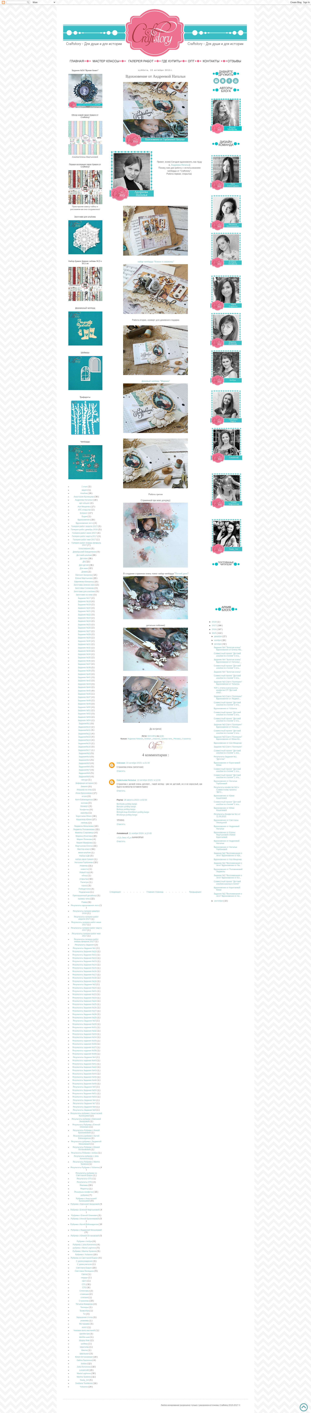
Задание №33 (84, 651)
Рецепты (84, 1189)
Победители (85, 889)
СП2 (84, 1287)
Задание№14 (84, 740)
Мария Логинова (84, 839)
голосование (85, 548)
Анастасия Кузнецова (84, 497)
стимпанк (84, 1294)
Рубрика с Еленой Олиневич (84, 1215)
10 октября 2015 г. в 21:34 (138, 763)
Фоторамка (84, 1324)
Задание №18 (84, 601)
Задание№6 (84, 767)
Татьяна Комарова (84, 1304)
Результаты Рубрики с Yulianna (85, 1167)
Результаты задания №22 (84, 994)
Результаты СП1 (84, 1179)
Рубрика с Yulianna (84, 1254)
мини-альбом (84, 852)
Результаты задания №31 (84, 1027)
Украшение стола (84, 1317)
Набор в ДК (84, 856)
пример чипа (167, 739)
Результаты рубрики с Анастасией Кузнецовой (86, 1114)
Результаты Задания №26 (84, 1008)
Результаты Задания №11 (84, 955)
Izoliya (84, 1363)
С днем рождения (84, 1261)
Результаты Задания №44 (84, 1074)
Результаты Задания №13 (84, 961)
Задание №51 (84, 710)
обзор (85, 875)
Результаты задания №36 (84, 1044)
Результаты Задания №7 (84, 1103)
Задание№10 (84, 727)
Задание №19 (84, 605)
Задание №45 (84, 691)
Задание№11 (84, 730)
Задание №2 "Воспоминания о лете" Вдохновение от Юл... (228, 854)
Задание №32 (84, 648)
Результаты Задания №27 (84, 1011)
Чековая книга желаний (85, 1330)
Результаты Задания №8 (84, 1107)
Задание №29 (84, 638)
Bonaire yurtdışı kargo (126, 806)
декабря (218, 636)
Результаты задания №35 (84, 1041)
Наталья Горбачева (84, 862)
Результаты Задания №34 (84, 1037)
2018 (214, 622)
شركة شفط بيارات (124, 837)
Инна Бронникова (84, 793)
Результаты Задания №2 (84, 984)
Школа (84, 1350)
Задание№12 (84, 734)
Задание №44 (84, 687)
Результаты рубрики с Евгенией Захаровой (86, 1120)
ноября (217, 640)
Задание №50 (84, 707)
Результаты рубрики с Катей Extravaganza (86, 1137)
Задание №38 (84, 667)
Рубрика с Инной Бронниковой (85, 1219)
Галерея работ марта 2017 (84, 536)
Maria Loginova (84, 1373)
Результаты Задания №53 (84, 1097)
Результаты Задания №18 (84, 978)
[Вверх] (304, 1407)
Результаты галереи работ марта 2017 (86, 929)
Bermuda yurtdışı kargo (127, 804)
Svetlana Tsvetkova (84, 1383)
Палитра (84, 882)
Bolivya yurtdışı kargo (126, 809)
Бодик (85, 516)
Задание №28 (84, 634)
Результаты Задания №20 (84, 988)
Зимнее (84, 786)
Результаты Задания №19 (84, 981)
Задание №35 (84, 658)
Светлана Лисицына (84, 1271)
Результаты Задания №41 (84, 1064)
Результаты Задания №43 (84, 1070)
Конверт (148, 739)
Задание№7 (84, 770)
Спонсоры (85, 1291)
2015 (214, 633)
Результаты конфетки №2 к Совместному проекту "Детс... (226, 789)
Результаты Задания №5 (84, 1087)
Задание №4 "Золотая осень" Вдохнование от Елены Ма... (228, 648)
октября (218, 644)
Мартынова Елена (84, 846)
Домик (84, 572)
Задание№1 (84, 723)
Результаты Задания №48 (84, 1080)
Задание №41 (84, 677)
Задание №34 (84, 654)
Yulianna (84, 1387)
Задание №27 (84, 631)
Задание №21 (84, 611)
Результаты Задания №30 (84, 1024)
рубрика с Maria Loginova (84, 1248)
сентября (218, 901)
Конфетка (84, 810)
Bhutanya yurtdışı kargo (127, 815)
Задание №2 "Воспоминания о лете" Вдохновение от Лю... (228, 864)
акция (84, 490)
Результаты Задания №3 (84, 1021)
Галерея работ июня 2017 (84, 533)
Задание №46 (84, 694)
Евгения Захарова (84, 575)
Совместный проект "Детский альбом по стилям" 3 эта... (227, 654)
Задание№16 (84, 747)
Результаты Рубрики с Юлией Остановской (86, 1148)
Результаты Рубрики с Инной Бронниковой (86, 1131)
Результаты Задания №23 (84, 998)
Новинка (84, 866)
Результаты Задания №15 (84, 968)
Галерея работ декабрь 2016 (84, 529)
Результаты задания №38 (84, 1050)
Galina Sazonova (84, 1360)
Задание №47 (84, 697)
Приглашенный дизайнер (85, 895)
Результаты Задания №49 (84, 1084)
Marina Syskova (84, 1377)
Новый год (85, 872)
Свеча (84, 1274)
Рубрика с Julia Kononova (85, 1244)
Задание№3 (84, 757)
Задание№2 (84, 753)
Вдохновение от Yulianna (225, 708)
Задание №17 (84, 598)
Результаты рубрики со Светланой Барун (86, 1174)
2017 (214, 625)
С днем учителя (84, 1264)
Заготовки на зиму (84, 595)
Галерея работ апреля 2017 (84, 526)
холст (84, 1327)
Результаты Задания (84, 945)
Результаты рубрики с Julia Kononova (86, 1157)
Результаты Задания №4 (84, 1057)
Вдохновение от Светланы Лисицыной (226, 821)
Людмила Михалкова (84, 826)
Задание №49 (84, 704)
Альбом (84, 493)
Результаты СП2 (84, 1182)
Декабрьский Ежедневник (85, 552)
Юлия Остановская (84, 1357)
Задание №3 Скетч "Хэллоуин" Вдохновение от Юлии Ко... (228, 738)
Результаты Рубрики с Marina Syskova (86, 1163)
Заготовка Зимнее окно (84, 585)
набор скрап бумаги (84, 859)
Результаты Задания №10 (84, 951)
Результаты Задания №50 (84, 1090)
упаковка (84, 1320)
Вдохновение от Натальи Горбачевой (225, 782)
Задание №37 (84, 664)
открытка (157, 739)
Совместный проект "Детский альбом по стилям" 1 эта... (227, 752)
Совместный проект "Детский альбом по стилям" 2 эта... (227, 703)
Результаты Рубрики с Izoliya (84, 1153)
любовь (84, 823)
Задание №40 (84, 674)
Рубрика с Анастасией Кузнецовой (86, 1199)
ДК (84, 562)
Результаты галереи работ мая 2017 (86, 934)
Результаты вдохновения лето (85, 905)
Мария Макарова (84, 843)
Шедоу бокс (84, 1340)
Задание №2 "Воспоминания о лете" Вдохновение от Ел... (228, 876)
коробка (84, 813)
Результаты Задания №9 (84, 1110)
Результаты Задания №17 (84, 974)
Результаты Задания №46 (84, 1077)
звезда (84, 780)
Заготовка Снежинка (84, 588)
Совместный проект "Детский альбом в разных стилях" (227, 882)
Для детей (84, 565)
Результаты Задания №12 (84, 958)
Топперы (84, 1307)
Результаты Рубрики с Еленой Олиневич (86, 1126)
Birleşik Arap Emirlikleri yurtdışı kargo (133, 812)
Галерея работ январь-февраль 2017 (86, 544)
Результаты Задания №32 (84, 1031)
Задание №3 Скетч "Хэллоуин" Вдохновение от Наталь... (228, 725)
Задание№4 (84, 760)
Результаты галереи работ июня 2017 (86, 923)
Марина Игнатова (84, 836)
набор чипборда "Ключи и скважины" (155, 261)
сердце (84, 1278)
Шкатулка (84, 1347)
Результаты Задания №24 (84, 1001)
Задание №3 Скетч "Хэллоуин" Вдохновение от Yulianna (228, 683)
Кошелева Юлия (84, 819)
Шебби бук (85, 1334)
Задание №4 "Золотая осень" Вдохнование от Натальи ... (228, 660)
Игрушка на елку (84, 790)
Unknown (121, 763)
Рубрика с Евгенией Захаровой (85, 1204)
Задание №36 (84, 661)
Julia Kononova (84, 1367)
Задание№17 (84, 750)
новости (85, 869)
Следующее (115, 892)
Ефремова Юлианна (84, 581)
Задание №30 (84, 641)
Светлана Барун (84, 1268)
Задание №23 (84, 618)
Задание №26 (84, 628)
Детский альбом (84, 555)
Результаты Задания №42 (84, 1067)
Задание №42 (84, 681)
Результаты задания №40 (84, 1060)
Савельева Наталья (126, 780)
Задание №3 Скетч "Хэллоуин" (228, 747)
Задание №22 (84, 615)
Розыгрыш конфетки (84, 1192)
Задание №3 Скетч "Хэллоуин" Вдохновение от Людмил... (228, 697)
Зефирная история (84, 783)
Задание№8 (84, 773)
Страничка (186, 739)
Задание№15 (84, 743)
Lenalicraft (84, 1370)
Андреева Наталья (180, 165)
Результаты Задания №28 (84, 1014)
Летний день (181, 573)
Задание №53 (84, 717)
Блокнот (84, 513)
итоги (84, 796)
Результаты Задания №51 (84, 1093)
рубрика (85, 1195)
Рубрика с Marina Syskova (85, 1251)
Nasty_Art (84, 1380)
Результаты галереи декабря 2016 (86, 912)
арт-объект (84, 503)
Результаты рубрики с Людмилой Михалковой (86, 1142)
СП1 (84, 1284)
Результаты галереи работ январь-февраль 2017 (86, 940)
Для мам (84, 568)
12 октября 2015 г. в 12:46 (149, 780)
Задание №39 (84, 671)
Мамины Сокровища (84, 833)
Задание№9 (84, 776)
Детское (84, 558)
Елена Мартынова (84, 578)
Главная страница (155, 892)
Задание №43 (84, 684)
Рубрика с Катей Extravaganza (84, 1224)
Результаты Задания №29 (84, 1017)
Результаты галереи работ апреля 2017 (86, 918)
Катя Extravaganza (84, 799)
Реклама (177, 739)
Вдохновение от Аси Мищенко (228, 743)
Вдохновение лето (84, 523)
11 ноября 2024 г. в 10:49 (140, 833)
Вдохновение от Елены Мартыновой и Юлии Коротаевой (224, 834)
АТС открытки (84, 510)
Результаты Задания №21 (84, 991)
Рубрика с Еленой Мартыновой (85, 1210)
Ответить (121, 771)
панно (84, 886)
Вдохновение (84, 520)
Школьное (84, 1354)
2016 (214, 629)
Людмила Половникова (84, 829)
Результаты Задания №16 (84, 971)
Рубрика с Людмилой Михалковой (86, 1230)
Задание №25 (84, 624)
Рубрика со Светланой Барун (84, 1258)
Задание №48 (84, 700)
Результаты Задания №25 (84, 1004)
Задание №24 (84, 621)
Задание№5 (84, 763)
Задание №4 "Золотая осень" (227, 672)
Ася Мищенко (84, 506)
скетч (84, 1281)
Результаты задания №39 (84, 1054)
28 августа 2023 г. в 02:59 (135, 800)
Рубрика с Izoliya (84, 1241)
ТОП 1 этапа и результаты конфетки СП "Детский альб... (226, 690)
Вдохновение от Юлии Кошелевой (224, 797)
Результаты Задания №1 (84, 948)
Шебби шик (84, 1337)
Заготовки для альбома (85, 591)
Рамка (84, 902)
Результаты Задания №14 (84, 965)
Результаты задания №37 (84, 1047)
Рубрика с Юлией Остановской (85, 1236)
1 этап (84, 487)
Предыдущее (195, 892)
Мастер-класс (84, 849)
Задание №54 (84, 720)
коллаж (84, 803)
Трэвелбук (84, 1311)
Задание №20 (84, 608)
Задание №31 (84, 644)
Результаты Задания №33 (84, 1034)
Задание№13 (84, 737)
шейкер (84, 1344)
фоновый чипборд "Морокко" (155, 381)
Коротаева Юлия (84, 816)
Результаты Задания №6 (84, 1100)
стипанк (84, 1297)
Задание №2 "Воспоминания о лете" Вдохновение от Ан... (228, 895)
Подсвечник (84, 892)
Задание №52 (84, 714)
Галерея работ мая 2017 (84, 540)
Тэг (84, 1314)
